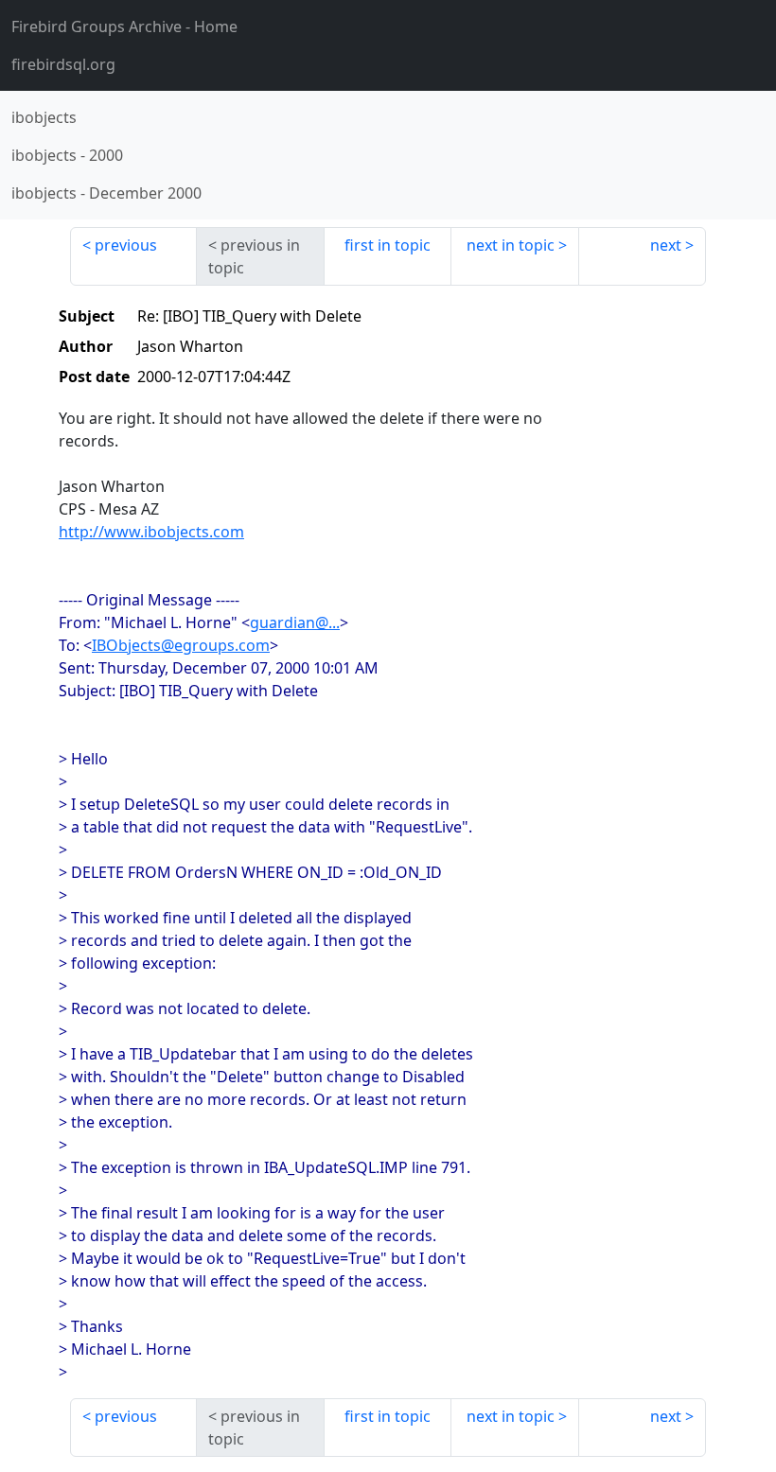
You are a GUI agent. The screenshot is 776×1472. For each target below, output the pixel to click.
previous (126, 245)
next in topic (511, 245)
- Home (124, 26)
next (665, 245)
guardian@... (295, 622)
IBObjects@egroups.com (181, 645)
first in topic (387, 245)
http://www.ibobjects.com (151, 531)
